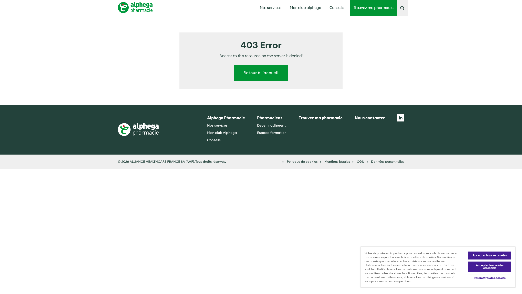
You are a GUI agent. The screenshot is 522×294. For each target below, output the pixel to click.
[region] (438, 267)
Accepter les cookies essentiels (490, 267)
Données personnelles (387, 161)
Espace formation (271, 133)
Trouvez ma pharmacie (374, 8)
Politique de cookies (302, 161)
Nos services (217, 125)
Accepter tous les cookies (490, 255)
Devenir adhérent (271, 125)
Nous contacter (370, 118)
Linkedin (400, 117)
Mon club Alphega (222, 133)
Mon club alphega (305, 8)
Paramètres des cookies (490, 278)
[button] (402, 8)
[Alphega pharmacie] (138, 130)
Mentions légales (337, 161)
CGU (360, 161)
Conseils (337, 8)
